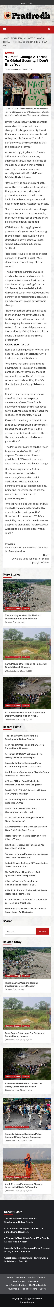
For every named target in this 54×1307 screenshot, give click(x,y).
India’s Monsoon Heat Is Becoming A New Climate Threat (25, 837)
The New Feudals (37, 1284)
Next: (30, 559)
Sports (43, 1288)
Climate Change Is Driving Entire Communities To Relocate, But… (21, 883)
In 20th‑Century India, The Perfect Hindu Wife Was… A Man (26, 801)
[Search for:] (20, 931)
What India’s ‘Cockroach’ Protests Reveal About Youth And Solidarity (25, 910)
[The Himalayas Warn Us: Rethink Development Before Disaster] (27, 595)
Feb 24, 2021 (29, 69)
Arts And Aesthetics (16, 1284)
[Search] (49, 29)
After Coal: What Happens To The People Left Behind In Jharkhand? (26, 901)
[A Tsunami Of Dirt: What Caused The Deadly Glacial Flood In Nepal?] (27, 693)
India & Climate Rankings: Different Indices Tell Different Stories (26, 865)
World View (19, 1281)
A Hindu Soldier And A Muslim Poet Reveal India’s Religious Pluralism (26, 892)
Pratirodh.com (26, 1302)
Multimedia (13, 1288)
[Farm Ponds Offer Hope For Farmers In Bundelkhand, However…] (27, 644)
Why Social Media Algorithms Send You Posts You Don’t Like (24, 846)
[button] (6, 29)
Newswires (33, 1281)
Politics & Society (21, 1127)
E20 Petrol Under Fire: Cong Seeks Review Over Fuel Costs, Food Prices (26, 828)
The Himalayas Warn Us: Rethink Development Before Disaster (21, 737)
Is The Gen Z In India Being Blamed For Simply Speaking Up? (24, 819)
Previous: (26, 548)
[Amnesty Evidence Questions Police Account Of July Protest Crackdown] (27, 1114)
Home (10, 1277)
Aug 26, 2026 (27, 1140)
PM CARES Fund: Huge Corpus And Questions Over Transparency (22, 874)
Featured (9, 53)
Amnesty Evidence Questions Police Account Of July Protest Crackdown (23, 765)
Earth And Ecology (13, 608)
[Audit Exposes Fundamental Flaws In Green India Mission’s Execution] (27, 1164)
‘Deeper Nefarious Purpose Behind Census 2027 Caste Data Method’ (26, 856)
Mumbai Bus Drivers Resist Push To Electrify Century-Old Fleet (22, 810)
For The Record (29, 1288)
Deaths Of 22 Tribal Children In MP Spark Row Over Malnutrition (25, 792)
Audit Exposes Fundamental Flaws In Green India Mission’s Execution (27, 774)
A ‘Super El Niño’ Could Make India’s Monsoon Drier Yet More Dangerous (23, 783)
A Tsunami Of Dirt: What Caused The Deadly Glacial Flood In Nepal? (23, 756)
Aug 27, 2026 (19, 622)
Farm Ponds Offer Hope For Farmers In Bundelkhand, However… (24, 746)
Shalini (9, 622)
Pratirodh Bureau (14, 69)
